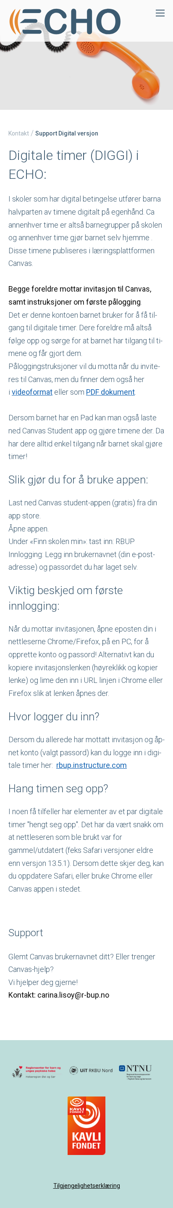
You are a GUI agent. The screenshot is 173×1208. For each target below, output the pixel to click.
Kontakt (18, 133)
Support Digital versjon (66, 133)
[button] (77, 1105)
